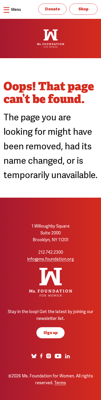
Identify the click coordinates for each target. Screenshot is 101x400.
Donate (52, 9)
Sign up (50, 332)
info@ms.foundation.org (50, 258)
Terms (60, 382)
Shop (83, 9)
